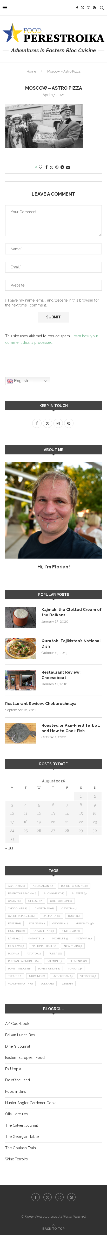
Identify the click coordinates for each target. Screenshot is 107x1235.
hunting (16, 931)
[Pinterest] (94, 7)
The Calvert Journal (21, 1125)
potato (33, 953)
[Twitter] (82, 7)
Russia (55, 953)
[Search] (101, 7)
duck (74, 916)
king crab (71, 931)
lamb (14, 938)
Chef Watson (61, 901)
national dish (44, 946)
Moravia (84, 938)
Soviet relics (19, 968)
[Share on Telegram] (62, 167)
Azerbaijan (43, 885)
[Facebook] (77, 7)
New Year (73, 946)
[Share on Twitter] (51, 167)
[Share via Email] (68, 167)
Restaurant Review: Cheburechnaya (41, 703)
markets (36, 938)
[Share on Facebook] (46, 167)
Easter (14, 923)
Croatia (69, 908)
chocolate (17, 908)
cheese (35, 901)
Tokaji (75, 968)
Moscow (16, 946)
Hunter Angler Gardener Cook (30, 1103)
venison (88, 976)
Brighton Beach (22, 893)
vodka (47, 983)
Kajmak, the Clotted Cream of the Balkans (72, 612)
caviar (14, 901)
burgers (79, 893)
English (20, 381)
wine (67, 983)
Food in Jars (15, 1091)
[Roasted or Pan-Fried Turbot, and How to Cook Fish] (20, 733)
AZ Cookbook (17, 1024)
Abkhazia (16, 885)
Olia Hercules (16, 1114)
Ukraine (37, 976)
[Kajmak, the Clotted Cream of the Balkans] (20, 617)
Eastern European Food (25, 1057)
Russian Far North (23, 961)
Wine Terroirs (16, 1159)
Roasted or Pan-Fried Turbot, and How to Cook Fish (71, 728)
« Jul (9, 848)
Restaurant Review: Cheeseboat (61, 675)
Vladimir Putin (20, 983)
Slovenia (78, 961)
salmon (54, 961)
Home (31, 71)
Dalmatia (51, 916)
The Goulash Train (20, 1148)
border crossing (74, 885)
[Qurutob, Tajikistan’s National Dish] (20, 648)
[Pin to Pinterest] (56, 167)
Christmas (44, 908)
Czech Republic (21, 916)
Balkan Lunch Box (20, 1035)
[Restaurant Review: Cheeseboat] (20, 680)
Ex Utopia (13, 1069)
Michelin (60, 938)
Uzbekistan (62, 976)
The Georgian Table (22, 1136)
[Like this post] (40, 167)
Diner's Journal (17, 1046)
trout (14, 976)
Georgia (60, 923)
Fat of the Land (17, 1080)
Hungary (84, 923)
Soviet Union (49, 968)
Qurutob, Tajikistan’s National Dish (71, 644)
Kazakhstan (43, 931)
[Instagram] (88, 7)
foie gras (37, 923)
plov (13, 953)
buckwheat (54, 893)
